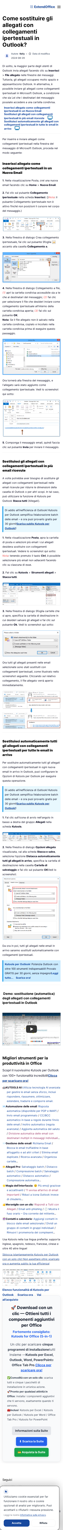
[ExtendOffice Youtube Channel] (20, 1484)
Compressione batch (29, 1171)
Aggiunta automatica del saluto (40, 1129)
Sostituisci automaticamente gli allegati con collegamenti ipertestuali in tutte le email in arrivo (31, 125)
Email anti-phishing (30, 1209)
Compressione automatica (23, 1180)
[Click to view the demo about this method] (48, 118)
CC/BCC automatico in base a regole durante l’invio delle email (33, 1120)
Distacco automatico (36, 1175)
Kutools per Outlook (17, 964)
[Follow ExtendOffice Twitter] (13, 1484)
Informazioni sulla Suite (31, 1426)
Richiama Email (42, 1143)
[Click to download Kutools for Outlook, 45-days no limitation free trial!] (31, 908)
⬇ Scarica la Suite (31, 1437)
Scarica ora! (23, 977)
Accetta (16, 1523)
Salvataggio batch (33, 1166)
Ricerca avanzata (31, 1156)
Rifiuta (43, 1523)
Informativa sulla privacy (33, 1515)
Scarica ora (25, 1290)
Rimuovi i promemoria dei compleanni (30, 1232)
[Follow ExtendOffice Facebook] (5, 1484)
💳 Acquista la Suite (31, 1448)
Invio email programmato (22, 1115)
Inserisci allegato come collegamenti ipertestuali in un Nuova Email (27, 109)
